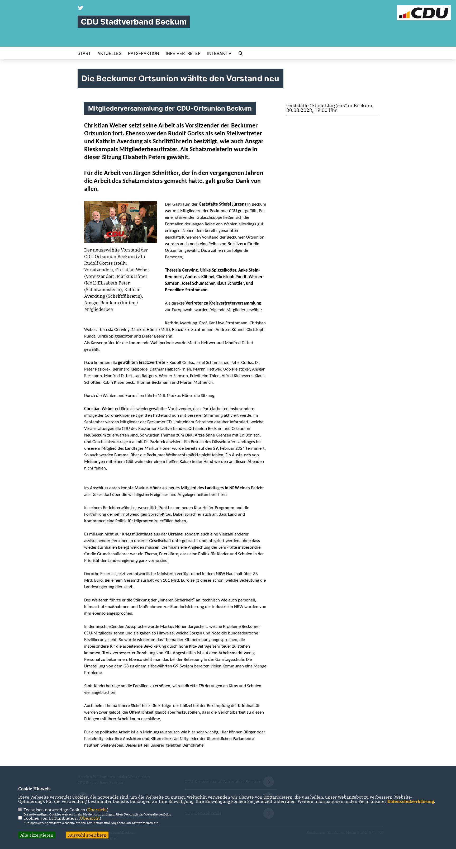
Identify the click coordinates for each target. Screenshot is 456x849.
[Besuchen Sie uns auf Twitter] (81, 8)
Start (84, 53)
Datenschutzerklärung (410, 801)
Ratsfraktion (143, 53)
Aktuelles (109, 53)
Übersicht (97, 809)
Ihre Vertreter (183, 53)
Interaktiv (219, 53)
